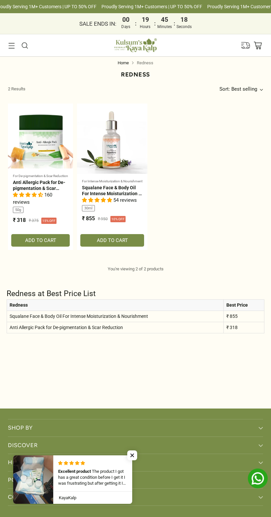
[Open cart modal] (257, 45)
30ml (88, 208)
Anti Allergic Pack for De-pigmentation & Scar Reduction (39, 188)
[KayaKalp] (135, 45)
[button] (28, 195)
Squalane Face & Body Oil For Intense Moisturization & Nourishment (111, 193)
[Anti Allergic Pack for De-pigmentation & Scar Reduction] (40, 136)
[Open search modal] (24, 45)
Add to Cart (40, 240)
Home (123, 62)
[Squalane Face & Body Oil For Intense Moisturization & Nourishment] (112, 139)
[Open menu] (11, 45)
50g (18, 210)
